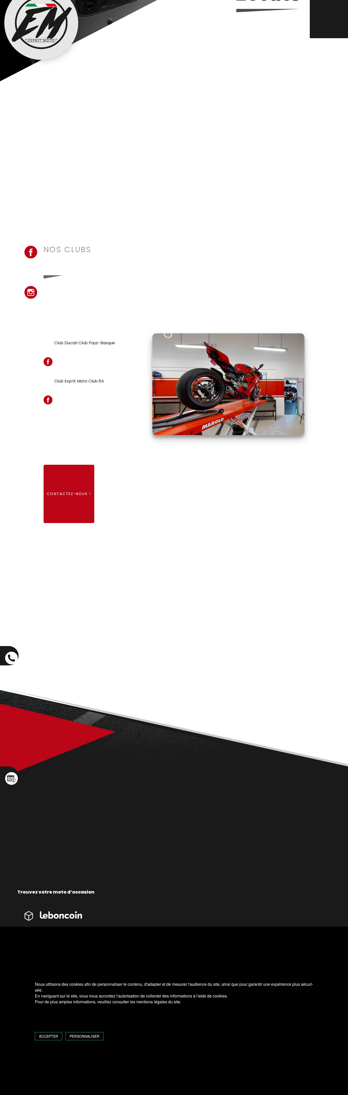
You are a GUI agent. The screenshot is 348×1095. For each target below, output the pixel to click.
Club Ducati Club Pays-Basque (84, 343)
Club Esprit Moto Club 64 (79, 381)
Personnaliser (84, 1036)
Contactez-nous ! (69, 493)
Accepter (48, 1036)
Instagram (30, 292)
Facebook (30, 252)
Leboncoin (54, 919)
